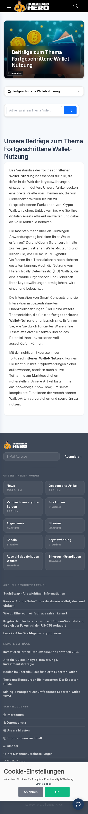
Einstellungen (43, 783)
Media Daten (15, 761)
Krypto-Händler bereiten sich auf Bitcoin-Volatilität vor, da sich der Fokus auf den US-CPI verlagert (44, 623)
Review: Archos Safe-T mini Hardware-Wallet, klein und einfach (44, 603)
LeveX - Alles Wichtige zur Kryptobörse (32, 633)
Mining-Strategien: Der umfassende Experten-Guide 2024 (41, 694)
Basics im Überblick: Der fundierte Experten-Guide (40, 672)
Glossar (12, 746)
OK (57, 792)
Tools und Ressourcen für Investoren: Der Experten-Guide (41, 682)
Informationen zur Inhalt (24, 738)
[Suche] (70, 110)
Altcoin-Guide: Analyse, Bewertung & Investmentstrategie (30, 662)
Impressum (15, 714)
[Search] (76, 6)
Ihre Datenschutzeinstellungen (29, 753)
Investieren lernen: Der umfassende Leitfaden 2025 (41, 652)
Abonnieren (73, 456)
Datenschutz (16, 722)
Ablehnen (31, 792)
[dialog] (44, 781)
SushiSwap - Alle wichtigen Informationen (34, 593)
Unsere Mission (18, 730)
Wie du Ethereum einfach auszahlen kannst (35, 613)
